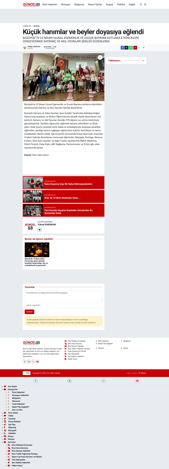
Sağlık (132, 4)
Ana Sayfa (12, 386)
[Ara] (141, 4)
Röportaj (12, 427)
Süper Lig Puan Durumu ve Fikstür (27, 457)
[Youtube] (37, 361)
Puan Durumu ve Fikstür (77, 351)
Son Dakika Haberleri (76, 356)
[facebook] (36, 381)
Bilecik (37, 26)
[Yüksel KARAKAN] (30, 226)
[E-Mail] (40, 230)
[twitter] (69, 381)
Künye (125, 348)
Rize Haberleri (50, 4)
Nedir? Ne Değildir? (105, 344)
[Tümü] (143, 60)
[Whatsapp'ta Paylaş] (131, 48)
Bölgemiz (79, 4)
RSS (27, 373)
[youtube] (137, 381)
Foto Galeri (13, 413)
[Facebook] (25, 361)
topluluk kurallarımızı (47, 320)
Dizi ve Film (17, 410)
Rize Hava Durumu (75, 344)
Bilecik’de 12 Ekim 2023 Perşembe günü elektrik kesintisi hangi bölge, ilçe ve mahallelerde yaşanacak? (36, 262)
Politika (121, 4)
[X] (29, 361)
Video (10, 416)
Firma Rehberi (14, 421)
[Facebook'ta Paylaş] (122, 48)
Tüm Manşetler (73, 354)
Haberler (27, 26)
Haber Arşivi (72, 359)
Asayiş (109, 4)
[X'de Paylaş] (126, 48)
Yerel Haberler (18, 404)
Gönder (29, 312)
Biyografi (12, 430)
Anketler (12, 433)
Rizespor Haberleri (20, 395)
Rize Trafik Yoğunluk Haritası (79, 349)
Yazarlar (12, 419)
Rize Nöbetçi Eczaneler (77, 341)
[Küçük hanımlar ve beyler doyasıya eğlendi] (64, 77)
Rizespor (65, 4)
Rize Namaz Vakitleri (76, 346)
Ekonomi (16, 401)
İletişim (101, 348)
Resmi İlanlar (95, 4)
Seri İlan (12, 424)
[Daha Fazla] (135, 48)
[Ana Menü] (145, 4)
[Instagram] (33, 361)
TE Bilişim (142, 373)
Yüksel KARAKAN (47, 224)
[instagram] (103, 381)
